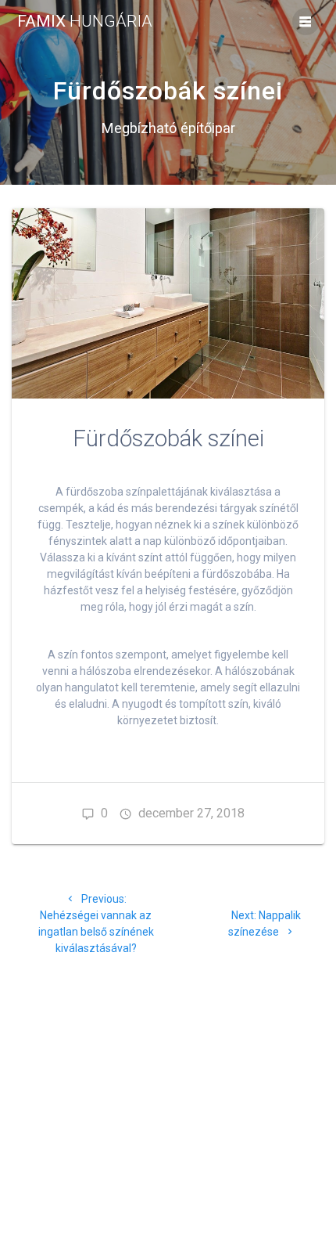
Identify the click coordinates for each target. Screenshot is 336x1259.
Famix (84, 21)
